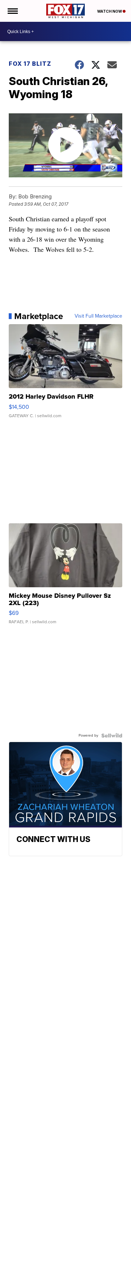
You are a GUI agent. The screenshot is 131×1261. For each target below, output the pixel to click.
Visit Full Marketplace (98, 316)
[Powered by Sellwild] (111, 735)
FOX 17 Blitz (30, 63)
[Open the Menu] (12, 11)
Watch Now (110, 11)
